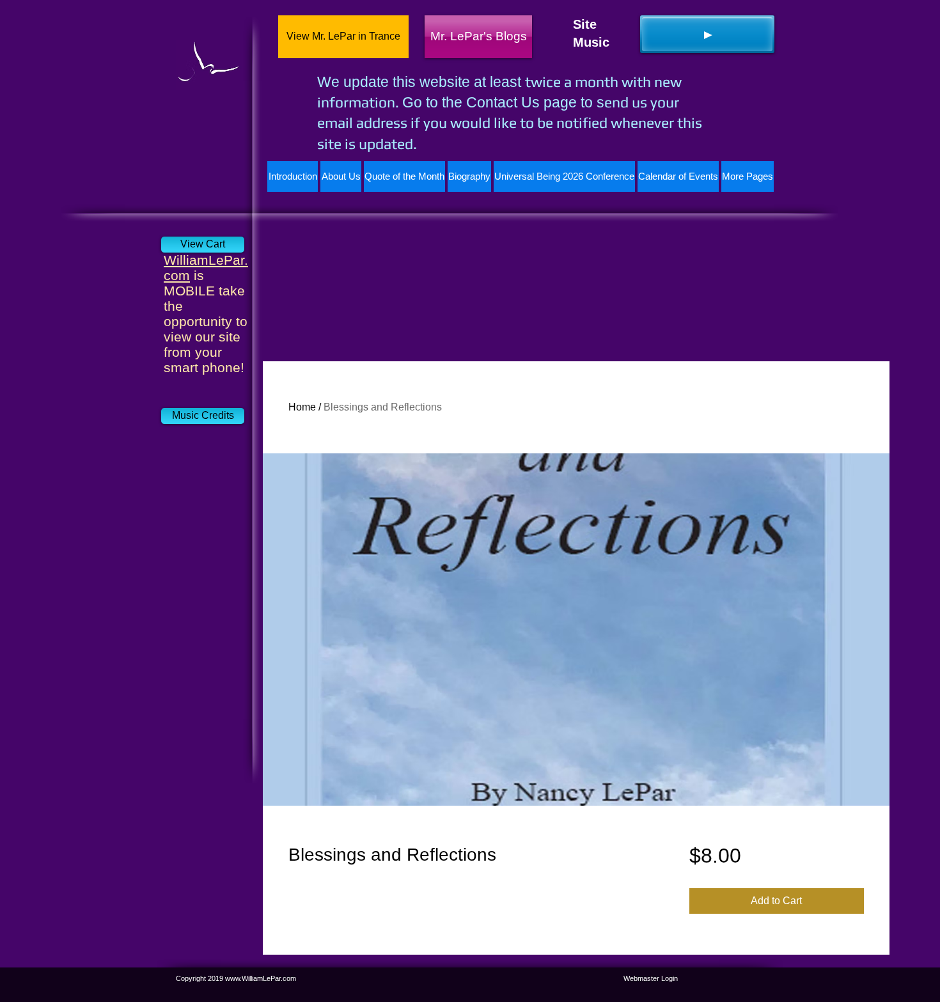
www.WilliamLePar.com (260, 978)
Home (302, 407)
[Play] (707, 34)
